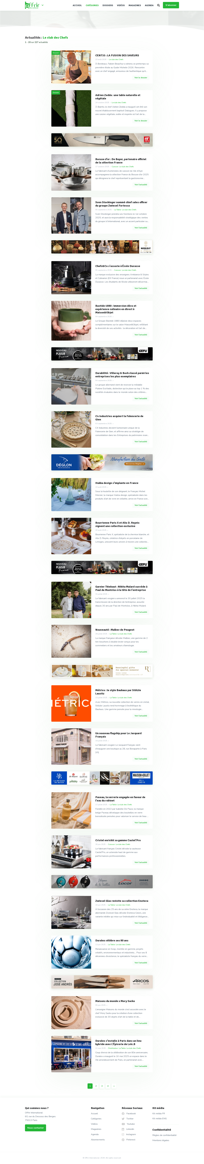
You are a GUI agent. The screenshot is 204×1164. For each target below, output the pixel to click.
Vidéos (121, 5)
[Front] (35, 5)
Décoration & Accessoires (124, 316)
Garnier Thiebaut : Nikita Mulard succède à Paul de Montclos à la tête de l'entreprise (121, 588)
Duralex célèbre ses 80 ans (111, 940)
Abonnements (98, 1139)
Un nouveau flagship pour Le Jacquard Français (118, 735)
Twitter (130, 1118)
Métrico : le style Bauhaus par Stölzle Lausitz (118, 692)
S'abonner (171, 5)
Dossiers (108, 5)
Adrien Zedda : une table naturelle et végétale (117, 97)
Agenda (149, 5)
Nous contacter (35, 1127)
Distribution (141, 316)
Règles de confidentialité (164, 1135)
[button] (158, 5)
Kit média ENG (159, 1118)
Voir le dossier (140, 77)
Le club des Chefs (116, 59)
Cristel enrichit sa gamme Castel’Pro (118, 840)
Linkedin (130, 1129)
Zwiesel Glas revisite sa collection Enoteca (121, 901)
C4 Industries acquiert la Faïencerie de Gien (119, 418)
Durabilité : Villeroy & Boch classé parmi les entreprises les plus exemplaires (122, 374)
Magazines (135, 5)
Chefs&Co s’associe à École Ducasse (117, 266)
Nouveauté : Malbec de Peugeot (114, 629)
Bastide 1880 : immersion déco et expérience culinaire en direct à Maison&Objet (115, 309)
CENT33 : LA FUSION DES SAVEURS (117, 55)
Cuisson (115, 166)
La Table (117, 209)
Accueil (77, 5)
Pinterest (130, 1139)
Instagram (131, 1134)
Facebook (131, 1113)
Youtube (130, 1124)
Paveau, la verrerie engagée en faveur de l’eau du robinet (120, 799)
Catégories (92, 5)
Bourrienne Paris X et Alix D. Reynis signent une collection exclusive (117, 524)
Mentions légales (160, 1140)
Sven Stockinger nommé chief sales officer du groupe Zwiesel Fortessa (121, 204)
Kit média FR (158, 1113)
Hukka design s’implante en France (116, 483)
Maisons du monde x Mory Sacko (115, 1001)
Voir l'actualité (141, 184)
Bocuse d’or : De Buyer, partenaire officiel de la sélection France (120, 161)
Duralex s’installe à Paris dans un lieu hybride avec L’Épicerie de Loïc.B (118, 1042)
